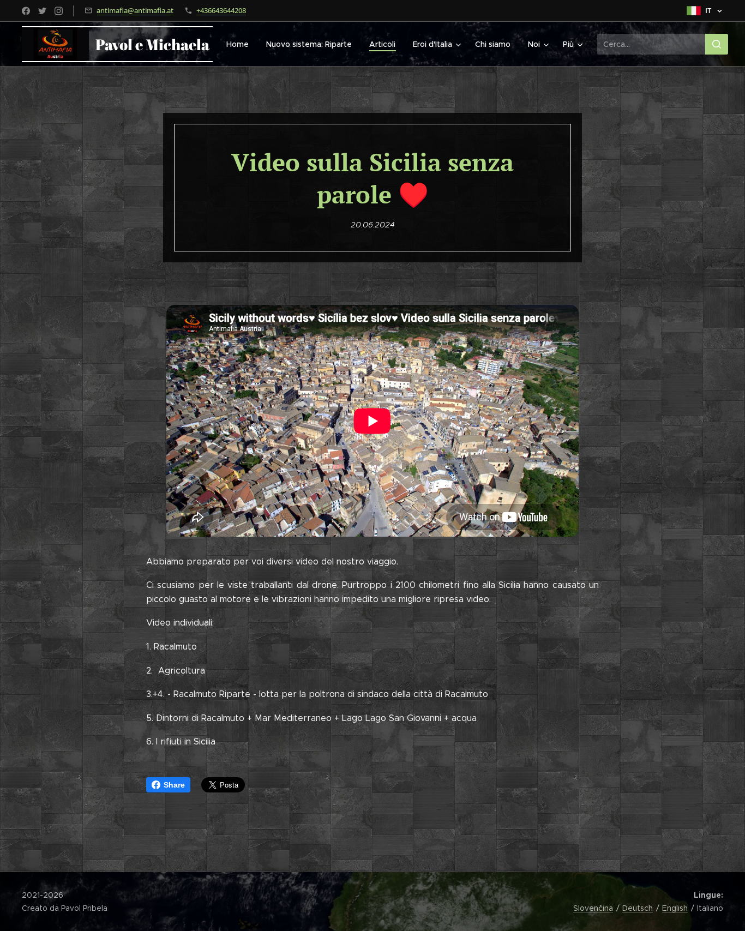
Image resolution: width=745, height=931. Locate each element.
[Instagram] (58, 11)
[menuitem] (240, 44)
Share (174, 784)
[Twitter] (42, 11)
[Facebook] (26, 11)
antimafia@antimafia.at (135, 10)
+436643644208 (221, 10)
